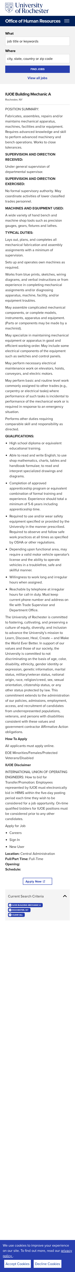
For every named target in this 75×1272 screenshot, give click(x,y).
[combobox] (37, 38)
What (9, 33)
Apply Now (33, 881)
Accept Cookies (17, 1263)
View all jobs (37, 78)
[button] (37, 896)
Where (10, 50)
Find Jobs (38, 69)
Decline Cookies (47, 1263)
